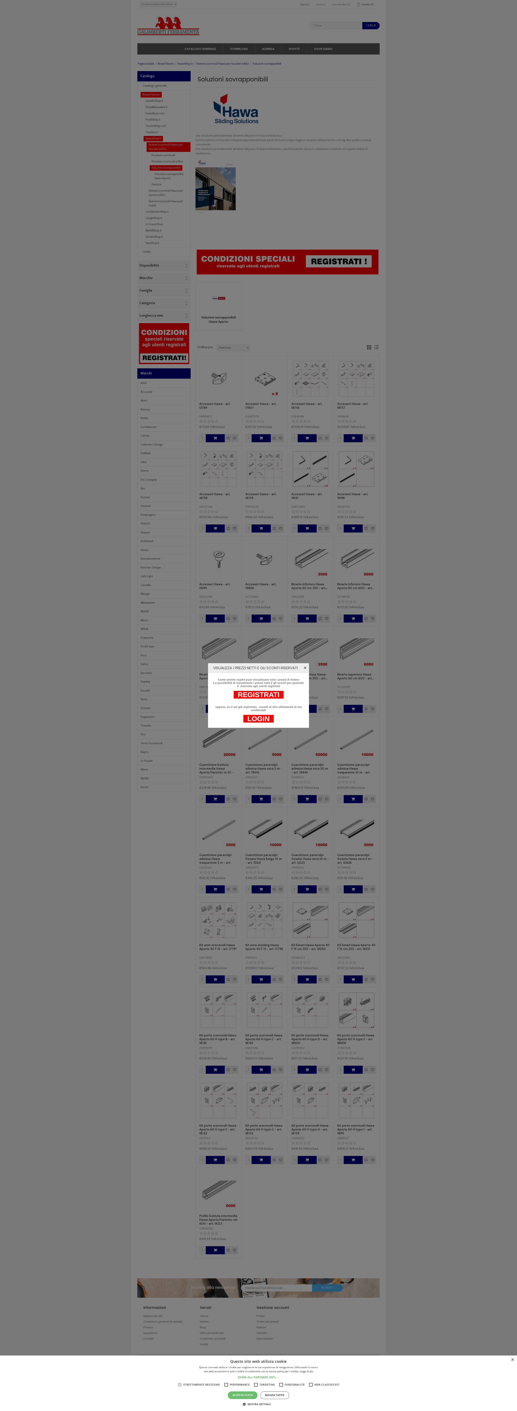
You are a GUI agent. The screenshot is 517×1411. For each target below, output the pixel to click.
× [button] (512, 1359)
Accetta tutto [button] (242, 1395)
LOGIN (258, 719)
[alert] (258, 1383)
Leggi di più (306, 1371)
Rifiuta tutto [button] (274, 1395)
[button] (258, 1377)
